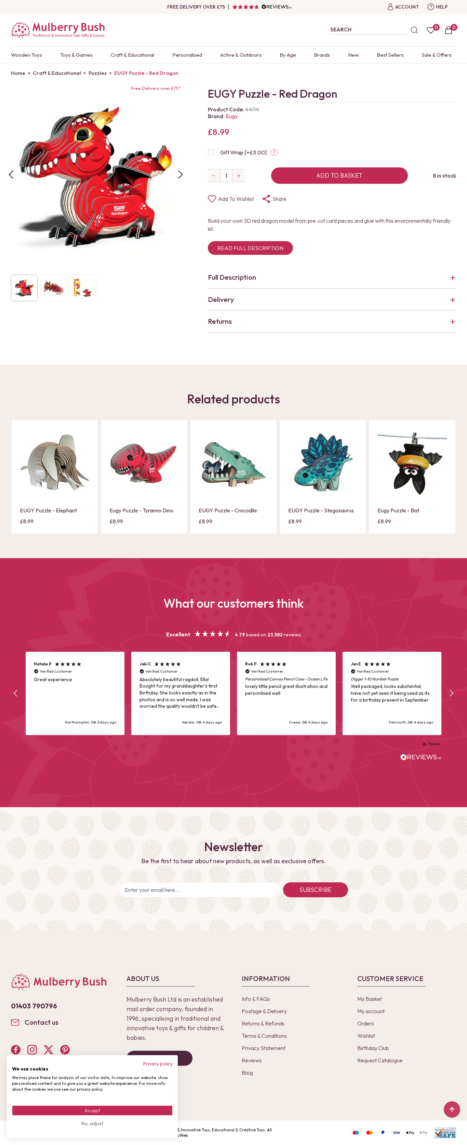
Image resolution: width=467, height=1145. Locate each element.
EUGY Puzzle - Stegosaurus (321, 510)
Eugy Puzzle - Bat (398, 510)
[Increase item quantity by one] (238, 175)
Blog (247, 1072)
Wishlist (366, 1035)
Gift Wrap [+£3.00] (243, 152)
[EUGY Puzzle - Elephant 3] (55, 463)
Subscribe (315, 890)
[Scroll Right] (180, 174)
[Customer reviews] (262, 7)
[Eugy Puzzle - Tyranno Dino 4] (144, 463)
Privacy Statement (263, 1048)
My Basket (369, 998)
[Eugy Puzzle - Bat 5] (412, 463)
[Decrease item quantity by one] (214, 175)
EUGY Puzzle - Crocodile (228, 510)
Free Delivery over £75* (156, 88)
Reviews (252, 1060)
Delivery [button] (221, 299)
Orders (365, 1023)
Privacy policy (158, 1064)
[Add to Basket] (27, 492)
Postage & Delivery (264, 1011)
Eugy (232, 116)
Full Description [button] (232, 277)
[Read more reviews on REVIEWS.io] (420, 758)
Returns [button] (220, 321)
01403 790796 (34, 1006)
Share (279, 198)
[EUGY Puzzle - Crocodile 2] (233, 463)
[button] (16, 693)
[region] (233, 693)
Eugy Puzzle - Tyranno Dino (141, 510)
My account (371, 1011)
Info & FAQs (256, 998)
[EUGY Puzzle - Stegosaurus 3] (323, 463)
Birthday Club (373, 1048)
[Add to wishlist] (27, 480)
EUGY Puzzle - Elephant (48, 510)
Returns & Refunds (263, 1023)
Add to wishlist (236, 198)
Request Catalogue (380, 1060)
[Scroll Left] (11, 174)
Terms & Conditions (264, 1035)
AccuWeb (179, 1135)
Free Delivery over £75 (196, 7)
